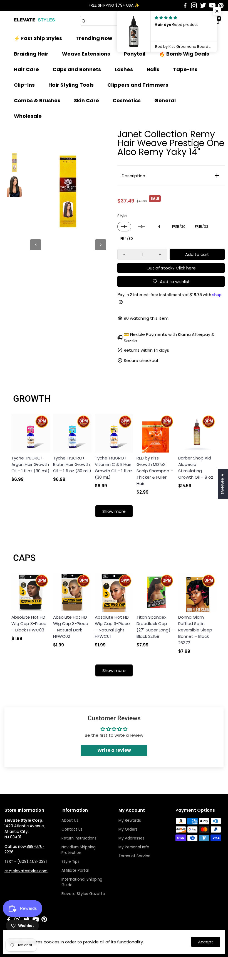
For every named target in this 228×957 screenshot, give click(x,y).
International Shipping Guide (81, 882)
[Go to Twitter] (203, 5)
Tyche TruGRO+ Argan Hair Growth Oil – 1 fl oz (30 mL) (30, 464)
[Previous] (35, 244)
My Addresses (131, 838)
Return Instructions (78, 838)
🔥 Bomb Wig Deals (184, 53)
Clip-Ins (24, 84)
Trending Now (94, 38)
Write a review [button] (114, 750)
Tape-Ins (185, 69)
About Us (69, 820)
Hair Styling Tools (71, 84)
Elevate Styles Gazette (83, 893)
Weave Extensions (86, 53)
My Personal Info (133, 847)
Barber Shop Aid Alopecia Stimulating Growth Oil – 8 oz (195, 467)
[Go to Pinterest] (221, 5)
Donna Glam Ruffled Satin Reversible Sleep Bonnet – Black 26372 (195, 630)
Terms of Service (134, 856)
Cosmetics (127, 100)
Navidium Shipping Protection (78, 849)
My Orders (128, 829)
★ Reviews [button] (223, 483)
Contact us (72, 829)
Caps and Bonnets (77, 69)
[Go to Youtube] (212, 5)
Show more (114, 511)
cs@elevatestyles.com (26, 871)
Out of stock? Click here (171, 268)
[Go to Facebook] (185, 5)
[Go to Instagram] (193, 5)
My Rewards (129, 820)
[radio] (124, 227)
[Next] (100, 244)
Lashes (124, 69)
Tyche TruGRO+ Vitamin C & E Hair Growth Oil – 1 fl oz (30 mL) (113, 467)
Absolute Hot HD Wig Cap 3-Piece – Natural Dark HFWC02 (70, 626)
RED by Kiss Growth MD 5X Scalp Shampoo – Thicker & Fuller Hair (155, 470)
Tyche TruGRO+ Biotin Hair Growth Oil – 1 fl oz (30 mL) (72, 464)
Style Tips (70, 861)
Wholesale (28, 116)
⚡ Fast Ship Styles (38, 38)
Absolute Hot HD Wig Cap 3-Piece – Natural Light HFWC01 (112, 626)
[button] (217, 11)
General (165, 100)
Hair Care (26, 69)
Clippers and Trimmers (137, 84)
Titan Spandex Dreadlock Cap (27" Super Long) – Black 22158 (155, 626)
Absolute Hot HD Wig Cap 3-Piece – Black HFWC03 (28, 623)
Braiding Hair (31, 53)
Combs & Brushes (37, 100)
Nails (153, 69)
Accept (205, 942)
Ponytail (134, 53)
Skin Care (86, 100)
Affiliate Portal (75, 870)
